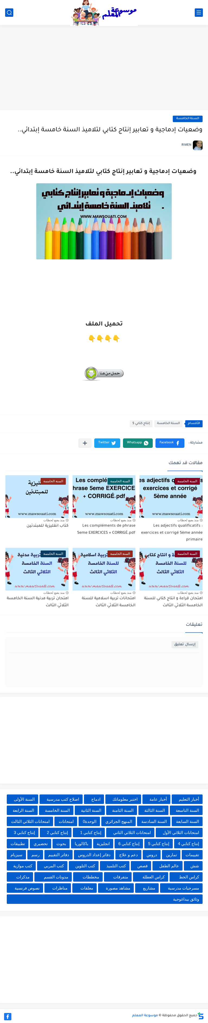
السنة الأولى (24, 799)
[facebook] (7, 1016)
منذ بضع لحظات (188, 520)
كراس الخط (189, 877)
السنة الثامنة (123, 810)
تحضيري (41, 843)
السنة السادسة (154, 821)
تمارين (171, 854)
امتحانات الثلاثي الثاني (132, 832)
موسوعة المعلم (145, 1016)
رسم (35, 854)
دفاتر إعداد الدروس (94, 854)
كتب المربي (54, 866)
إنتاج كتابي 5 (141, 423)
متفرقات (120, 877)
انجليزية (103, 843)
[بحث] (9, 12)
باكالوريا (81, 843)
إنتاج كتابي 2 (57, 832)
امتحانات (66, 821)
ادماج (95, 799)
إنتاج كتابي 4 (188, 843)
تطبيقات (18, 843)
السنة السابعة (187, 821)
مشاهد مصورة (118, 888)
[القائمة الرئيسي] (199, 12)
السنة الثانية (91, 810)
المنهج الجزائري (118, 821)
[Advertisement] (104, 68)
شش (194, 866)
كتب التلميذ (116, 866)
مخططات (91, 877)
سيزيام (16, 854)
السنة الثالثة (154, 810)
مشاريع (149, 888)
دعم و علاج (128, 854)
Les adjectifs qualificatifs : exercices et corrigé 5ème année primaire (172, 533)
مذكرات (23, 877)
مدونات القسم (56, 877)
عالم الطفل (169, 866)
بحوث (61, 843)
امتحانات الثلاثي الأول (181, 832)
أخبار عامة (158, 799)
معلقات (86, 888)
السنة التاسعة (187, 810)
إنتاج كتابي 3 (24, 832)
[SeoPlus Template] (200, 1015)
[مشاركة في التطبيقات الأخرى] (85, 443)
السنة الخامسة (187, 118)
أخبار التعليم (189, 799)
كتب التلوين (85, 866)
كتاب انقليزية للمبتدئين (48, 526)
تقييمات (192, 854)
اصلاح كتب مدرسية (63, 799)
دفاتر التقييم (58, 854)
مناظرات (59, 888)
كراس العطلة (153, 877)
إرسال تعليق (185, 645)
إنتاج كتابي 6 (128, 843)
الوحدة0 (89, 821)
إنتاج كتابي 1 (90, 832)
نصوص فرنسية (27, 888)
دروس (152, 854)
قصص (142, 866)
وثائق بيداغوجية (186, 899)
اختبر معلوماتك (125, 799)
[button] (169, 443)
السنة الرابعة (23, 810)
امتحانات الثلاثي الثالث (30, 821)
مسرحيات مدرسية (183, 888)
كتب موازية (22, 866)
